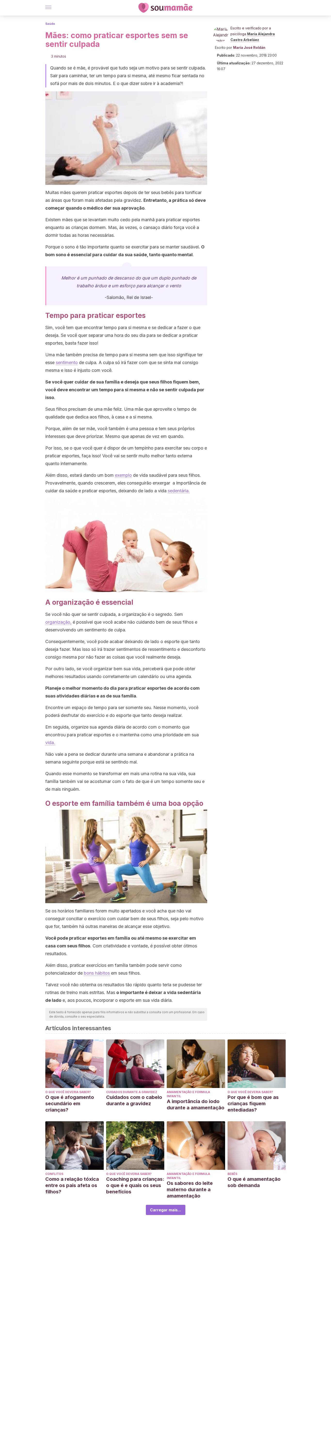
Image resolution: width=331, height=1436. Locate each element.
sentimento (67, 362)
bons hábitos (97, 973)
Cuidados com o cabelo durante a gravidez (134, 1100)
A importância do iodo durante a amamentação (195, 1104)
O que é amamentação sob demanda (254, 1182)
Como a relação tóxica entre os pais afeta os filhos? (72, 1185)
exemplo (123, 475)
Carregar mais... (165, 1209)
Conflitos (54, 1174)
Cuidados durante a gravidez (131, 1092)
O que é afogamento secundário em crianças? (69, 1103)
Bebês (232, 1174)
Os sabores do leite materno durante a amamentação (190, 1189)
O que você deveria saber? (68, 1092)
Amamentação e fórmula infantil (188, 1094)
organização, (58, 622)
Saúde (50, 23)
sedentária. (179, 490)
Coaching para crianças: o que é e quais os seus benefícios (135, 1185)
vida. (50, 742)
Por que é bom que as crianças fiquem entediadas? (253, 1103)
